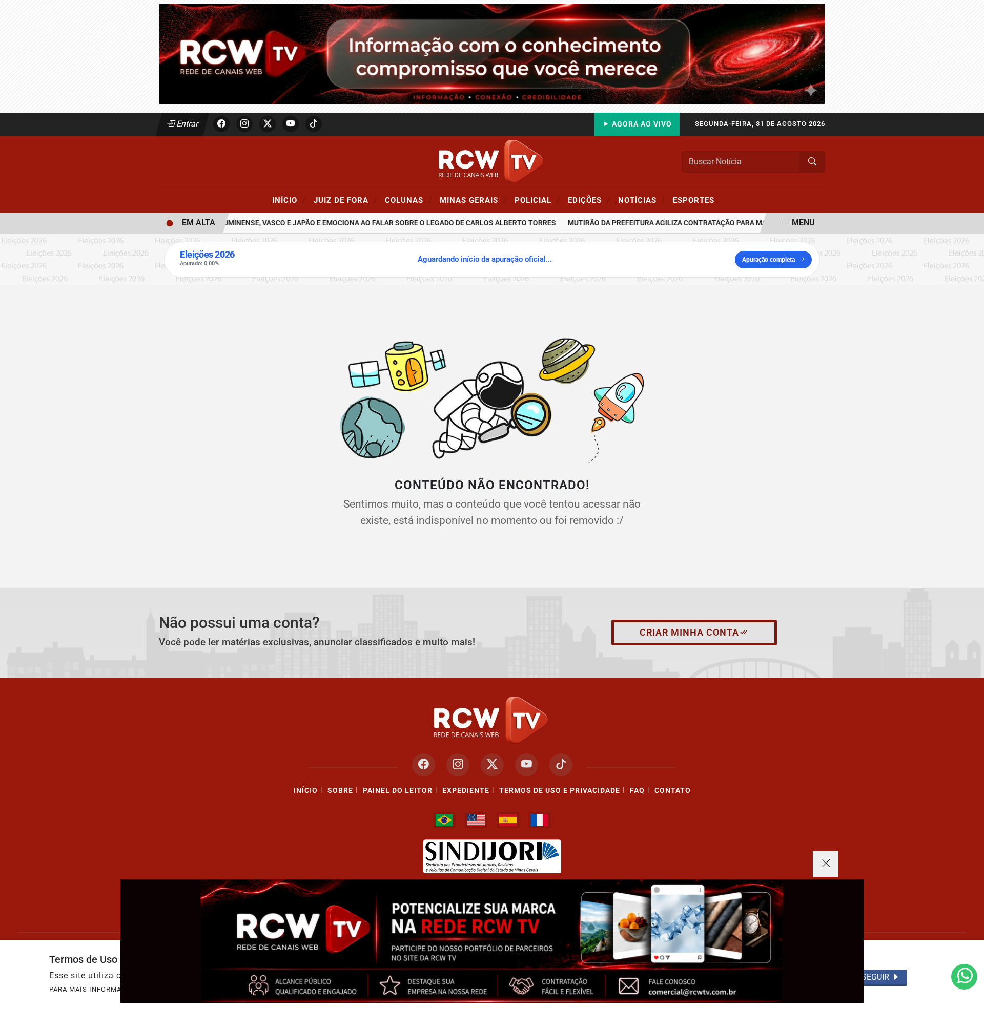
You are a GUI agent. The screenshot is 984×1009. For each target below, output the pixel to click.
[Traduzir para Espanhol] (508, 820)
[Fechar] (825, 864)
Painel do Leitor (398, 790)
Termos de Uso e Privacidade (559, 790)
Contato (672, 790)
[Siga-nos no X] (492, 764)
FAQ (637, 790)
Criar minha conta (689, 632)
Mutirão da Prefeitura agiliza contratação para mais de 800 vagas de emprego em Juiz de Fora (734, 223)
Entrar (187, 124)
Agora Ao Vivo (641, 124)
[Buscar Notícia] (812, 162)
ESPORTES (693, 200)
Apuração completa (768, 259)
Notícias (641, 200)
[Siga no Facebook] (221, 124)
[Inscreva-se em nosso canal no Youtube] (526, 764)
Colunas (408, 200)
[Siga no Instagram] (244, 124)
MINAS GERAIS (473, 200)
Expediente (465, 790)
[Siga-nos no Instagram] (457, 764)
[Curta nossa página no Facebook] (423, 764)
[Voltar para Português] (444, 820)
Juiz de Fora (345, 200)
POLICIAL (537, 200)
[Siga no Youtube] (290, 124)
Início (289, 200)
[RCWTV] (492, 53)
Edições (589, 200)
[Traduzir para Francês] (539, 820)
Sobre (340, 790)
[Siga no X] (267, 124)
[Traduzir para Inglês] (476, 820)
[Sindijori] (492, 856)
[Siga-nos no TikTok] (560, 764)
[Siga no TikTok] (313, 124)
